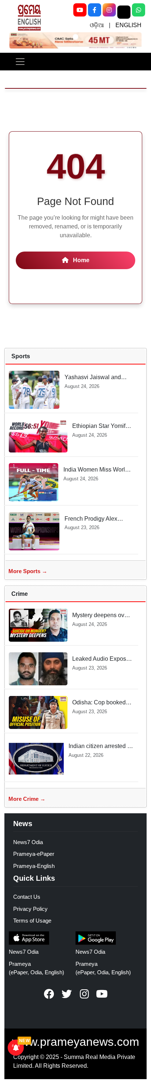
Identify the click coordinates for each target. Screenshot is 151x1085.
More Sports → (27, 571)
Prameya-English (34, 866)
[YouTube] (79, 10)
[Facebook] (94, 10)
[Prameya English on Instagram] (84, 994)
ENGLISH (128, 25)
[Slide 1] (75, 36)
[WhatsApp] (138, 10)
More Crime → (26, 799)
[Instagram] (109, 10)
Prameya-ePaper (33, 854)
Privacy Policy (30, 909)
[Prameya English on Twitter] (67, 994)
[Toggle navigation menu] (20, 62)
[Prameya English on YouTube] (102, 994)
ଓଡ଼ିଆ (97, 25)
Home (80, 260)
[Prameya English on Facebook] (49, 994)
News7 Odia (28, 842)
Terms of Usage (32, 920)
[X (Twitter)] (123, 12)
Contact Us (26, 897)
